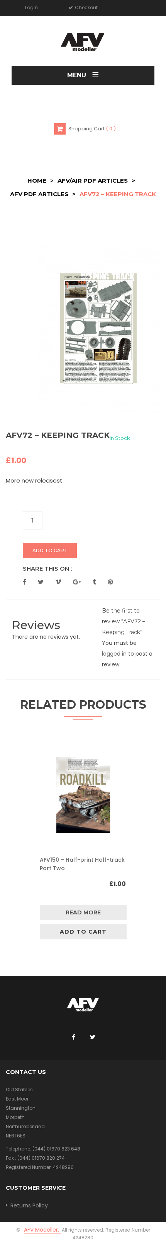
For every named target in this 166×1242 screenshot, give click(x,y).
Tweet (41, 582)
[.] (73, 1037)
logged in (114, 654)
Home (36, 180)
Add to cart (50, 550)
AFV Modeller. (42, 1230)
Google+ (77, 582)
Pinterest (110, 582)
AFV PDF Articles (39, 194)
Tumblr (94, 582)
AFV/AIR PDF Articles (93, 180)
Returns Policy (29, 1205)
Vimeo (58, 582)
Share (24, 582)
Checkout (86, 7)
